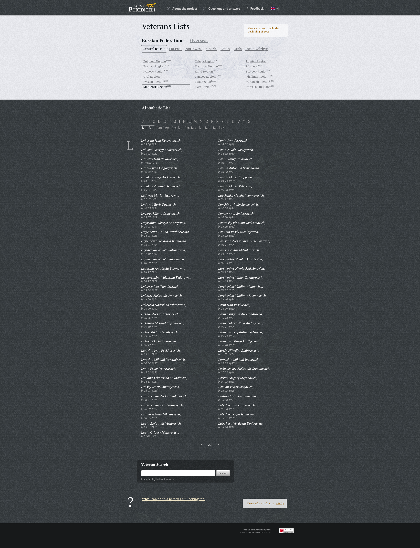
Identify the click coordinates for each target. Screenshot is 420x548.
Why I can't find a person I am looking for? (173, 499)
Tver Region (203, 87)
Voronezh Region (257, 82)
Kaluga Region (204, 61)
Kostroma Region (206, 66)
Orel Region (151, 76)
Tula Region (203, 82)
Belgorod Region (154, 61)
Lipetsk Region (256, 61)
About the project (184, 8)
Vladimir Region (257, 76)
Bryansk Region (153, 66)
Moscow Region (256, 71)
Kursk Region (204, 71)
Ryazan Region (153, 82)
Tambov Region (205, 76)
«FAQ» (280, 503)
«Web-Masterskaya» (251, 532)
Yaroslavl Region (257, 87)
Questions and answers (224, 8)
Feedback (257, 8)
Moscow (251, 66)
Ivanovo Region (153, 71)
